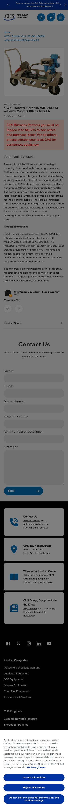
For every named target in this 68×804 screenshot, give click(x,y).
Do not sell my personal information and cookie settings (34, 799)
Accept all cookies (34, 777)
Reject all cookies (34, 787)
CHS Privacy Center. (36, 767)
